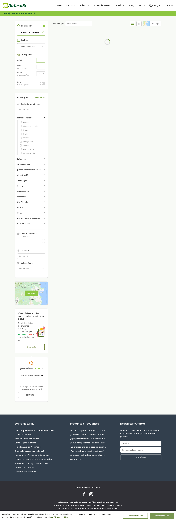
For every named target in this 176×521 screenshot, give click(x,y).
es (168, 5)
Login (157, 5)
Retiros (120, 5)
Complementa (103, 5)
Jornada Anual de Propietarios (28, 447)
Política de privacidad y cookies (103, 502)
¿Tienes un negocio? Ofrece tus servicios (33, 459)
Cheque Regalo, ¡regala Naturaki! (29, 451)
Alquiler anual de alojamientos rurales (31, 463)
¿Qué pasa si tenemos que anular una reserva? (88, 438)
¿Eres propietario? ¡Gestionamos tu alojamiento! (35, 430)
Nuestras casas (66, 5)
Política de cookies (59, 517)
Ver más (74, 459)
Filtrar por (22, 97)
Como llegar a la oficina (25, 443)
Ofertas (85, 5)
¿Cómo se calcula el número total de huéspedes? (88, 434)
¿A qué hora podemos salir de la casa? (87, 443)
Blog (131, 5)
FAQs (142, 5)
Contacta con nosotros (25, 471)
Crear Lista (31, 347)
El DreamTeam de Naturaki (27, 438)
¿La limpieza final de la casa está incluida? (88, 447)
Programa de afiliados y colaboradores (32, 455)
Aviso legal (63, 502)
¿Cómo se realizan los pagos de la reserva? (88, 455)
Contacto (30, 395)
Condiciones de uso (78, 502)
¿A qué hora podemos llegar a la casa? (87, 430)
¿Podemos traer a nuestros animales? (87, 451)
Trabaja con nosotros (24, 467)
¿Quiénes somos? (23, 434)
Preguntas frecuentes (30, 375)
